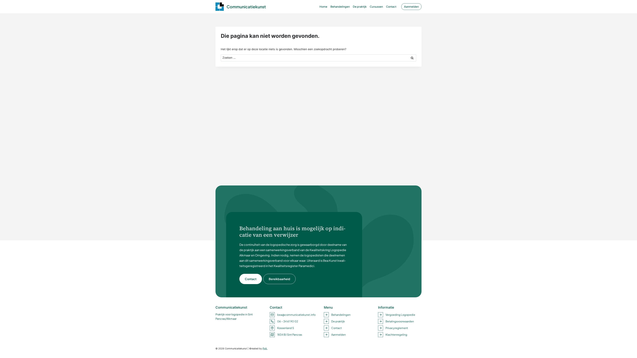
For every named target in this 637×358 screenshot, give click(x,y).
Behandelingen (340, 6)
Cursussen (376, 6)
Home (323, 6)
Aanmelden (411, 6)
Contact (391, 6)
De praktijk (360, 6)
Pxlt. (265, 348)
